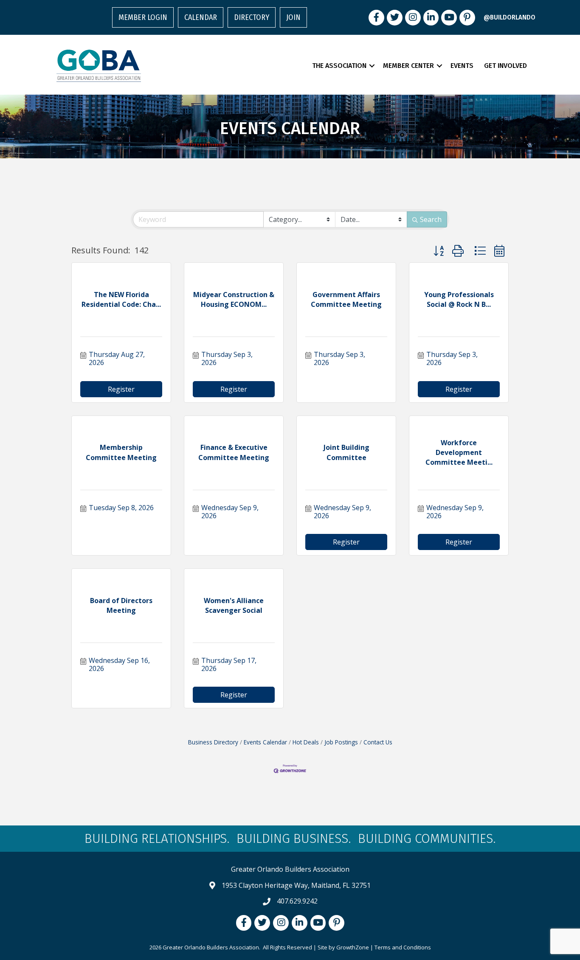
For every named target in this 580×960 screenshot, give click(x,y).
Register (121, 389)
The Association (339, 66)
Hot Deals (306, 742)
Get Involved (505, 66)
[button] (438, 250)
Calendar (200, 17)
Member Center (408, 66)
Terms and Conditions (402, 947)
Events (461, 66)
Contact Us (377, 742)
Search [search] (431, 219)
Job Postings (341, 742)
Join (293, 17)
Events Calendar (265, 742)
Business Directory (213, 742)
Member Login (142, 17)
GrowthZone (352, 947)
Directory (251, 17)
